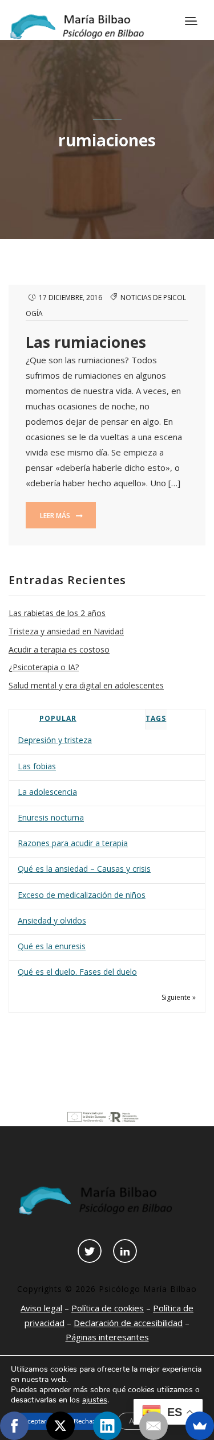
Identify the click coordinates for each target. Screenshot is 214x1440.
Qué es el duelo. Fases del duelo (77, 971)
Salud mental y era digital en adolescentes (86, 685)
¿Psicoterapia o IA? (44, 667)
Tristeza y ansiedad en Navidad (66, 631)
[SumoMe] (199, 1426)
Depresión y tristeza (55, 740)
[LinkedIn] (107, 1426)
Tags (156, 718)
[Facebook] (14, 1426)
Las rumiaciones (86, 342)
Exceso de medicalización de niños (82, 894)
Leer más (56, 515)
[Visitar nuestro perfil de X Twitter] (90, 1251)
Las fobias (37, 766)
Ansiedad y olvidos (52, 920)
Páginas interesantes (107, 1337)
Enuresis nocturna (51, 817)
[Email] (153, 1426)
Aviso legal (41, 1308)
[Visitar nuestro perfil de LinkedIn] (125, 1251)
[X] (60, 1426)
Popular (57, 718)
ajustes (94, 1400)
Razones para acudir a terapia (73, 843)
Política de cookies (107, 1308)
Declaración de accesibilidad (128, 1322)
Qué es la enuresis (52, 946)
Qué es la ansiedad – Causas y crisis (84, 868)
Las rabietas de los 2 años (57, 613)
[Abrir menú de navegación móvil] (192, 22)
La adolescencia (47, 791)
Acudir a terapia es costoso (59, 649)
